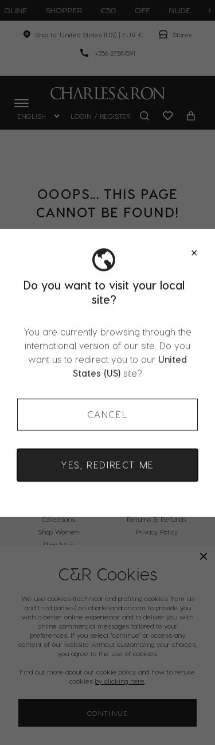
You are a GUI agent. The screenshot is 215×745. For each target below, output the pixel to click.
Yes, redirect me (107, 464)
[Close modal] (194, 253)
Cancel (107, 414)
